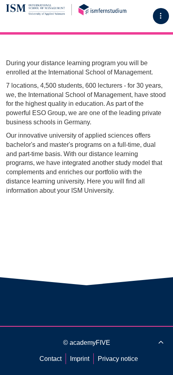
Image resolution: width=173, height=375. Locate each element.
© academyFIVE (86, 342)
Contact (50, 358)
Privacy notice (118, 358)
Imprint (79, 358)
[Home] (66, 9)
